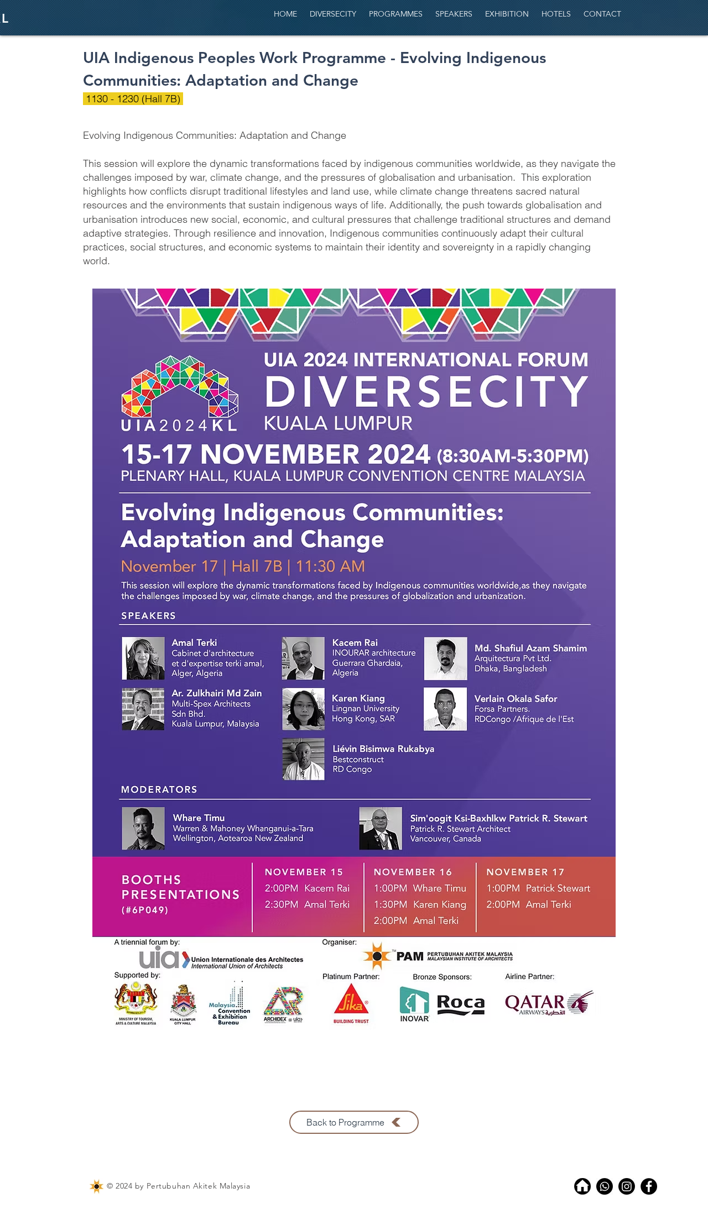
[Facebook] (649, 1186)
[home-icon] (582, 1186)
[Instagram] (626, 1186)
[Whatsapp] (604, 1186)
